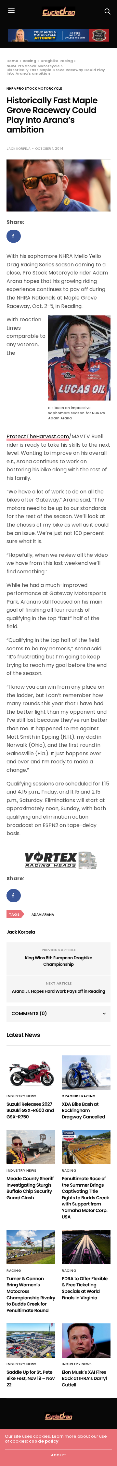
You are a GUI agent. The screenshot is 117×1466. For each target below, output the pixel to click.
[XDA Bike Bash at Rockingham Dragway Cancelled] (86, 1072)
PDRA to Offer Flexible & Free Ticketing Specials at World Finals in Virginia (85, 1288)
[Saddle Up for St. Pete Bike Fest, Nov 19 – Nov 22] (30, 1340)
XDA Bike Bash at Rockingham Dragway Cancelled (83, 1110)
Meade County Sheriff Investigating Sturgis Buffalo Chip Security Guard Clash (30, 1188)
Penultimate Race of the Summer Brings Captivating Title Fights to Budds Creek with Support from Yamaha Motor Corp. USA (85, 1197)
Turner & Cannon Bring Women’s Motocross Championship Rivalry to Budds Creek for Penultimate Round (30, 1294)
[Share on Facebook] (13, 236)
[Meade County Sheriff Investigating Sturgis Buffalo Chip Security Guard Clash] (30, 1147)
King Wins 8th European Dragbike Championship (58, 961)
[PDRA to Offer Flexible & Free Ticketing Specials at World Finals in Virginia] (86, 1247)
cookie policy (43, 1441)
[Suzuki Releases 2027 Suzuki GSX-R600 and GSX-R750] (30, 1072)
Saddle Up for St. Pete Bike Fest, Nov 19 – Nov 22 (30, 1378)
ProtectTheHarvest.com (37, 436)
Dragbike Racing (79, 1096)
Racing (69, 1170)
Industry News (21, 1096)
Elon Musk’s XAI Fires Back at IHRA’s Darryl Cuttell (84, 1378)
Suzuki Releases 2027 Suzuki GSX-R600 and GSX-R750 (30, 1110)
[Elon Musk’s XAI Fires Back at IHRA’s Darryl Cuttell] (86, 1340)
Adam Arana (43, 914)
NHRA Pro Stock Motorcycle (34, 88)
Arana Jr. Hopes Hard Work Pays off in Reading (58, 991)
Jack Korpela (18, 148)
